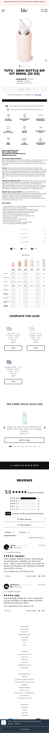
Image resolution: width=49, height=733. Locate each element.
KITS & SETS (24, 632)
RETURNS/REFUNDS (24, 674)
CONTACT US (24, 657)
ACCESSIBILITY (24, 695)
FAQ (24, 642)
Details (24, 229)
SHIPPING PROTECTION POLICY (24, 679)
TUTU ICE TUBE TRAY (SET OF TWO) (36, 337)
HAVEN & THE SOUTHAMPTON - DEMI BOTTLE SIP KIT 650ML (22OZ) (24, 429)
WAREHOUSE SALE (24, 634)
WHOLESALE (24, 668)
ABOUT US (24, 659)
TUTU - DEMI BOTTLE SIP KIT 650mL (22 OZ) (18, 571)
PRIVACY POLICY (24, 690)
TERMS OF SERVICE (24, 687)
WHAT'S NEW (24, 626)
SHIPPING (24, 677)
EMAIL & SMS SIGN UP (24, 654)
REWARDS (24, 651)
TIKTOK (24, 710)
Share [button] (9, 576)
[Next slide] (44, 427)
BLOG (24, 645)
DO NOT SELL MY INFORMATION (24, 693)
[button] (40, 576)
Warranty (24, 233)
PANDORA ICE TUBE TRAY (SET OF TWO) (13, 370)
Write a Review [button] (25, 519)
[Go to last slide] (4, 427)
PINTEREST (24, 715)
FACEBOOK (24, 707)
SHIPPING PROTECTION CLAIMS (24, 682)
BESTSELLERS (24, 629)
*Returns (24, 242)
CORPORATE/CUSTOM (24, 665)
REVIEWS (24, 640)
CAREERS (24, 662)
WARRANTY (24, 685)
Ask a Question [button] (25, 525)
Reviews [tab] (8, 532)
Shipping (18, 83)
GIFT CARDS (24, 637)
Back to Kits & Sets (26, 465)
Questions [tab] (23, 532)
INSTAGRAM (24, 704)
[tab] (10, 446)
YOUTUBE (25, 712)
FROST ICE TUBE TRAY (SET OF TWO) (13, 337)
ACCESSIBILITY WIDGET (24, 698)
